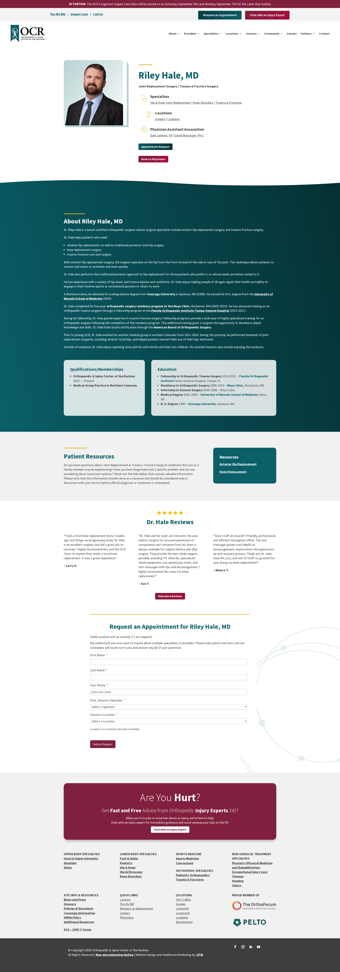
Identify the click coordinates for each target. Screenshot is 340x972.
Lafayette (182, 908)
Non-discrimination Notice (114, 955)
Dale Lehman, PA (161, 135)
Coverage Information (79, 913)
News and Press (75, 900)
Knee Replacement (233, 472)
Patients (306, 33)
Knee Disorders (203, 103)
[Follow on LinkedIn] (251, 947)
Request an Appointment (220, 15)
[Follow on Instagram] (243, 947)
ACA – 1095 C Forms (77, 929)
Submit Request (102, 744)
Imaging (237, 881)
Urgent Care (79, 14)
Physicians (127, 917)
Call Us (98, 14)
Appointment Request (155, 146)
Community (271, 33)
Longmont (183, 913)
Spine (68, 867)
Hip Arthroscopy (131, 872)
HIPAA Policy (72, 917)
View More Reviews (170, 596)
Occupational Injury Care (249, 872)
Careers (292, 33)
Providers (190, 33)
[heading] (161, 294)
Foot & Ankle (129, 858)
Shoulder (70, 863)
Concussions (184, 863)
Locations (232, 33)
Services (251, 33)
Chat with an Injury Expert (267, 15)
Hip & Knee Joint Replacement (170, 103)
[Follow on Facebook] (235, 947)
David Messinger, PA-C (189, 135)
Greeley (160, 119)
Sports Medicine (187, 858)
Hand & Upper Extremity (81, 858)
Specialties (211, 33)
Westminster (184, 922)
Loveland (173, 119)
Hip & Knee (127, 867)
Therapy (238, 876)
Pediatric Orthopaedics (192, 875)
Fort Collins (183, 900)
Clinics (236, 885)
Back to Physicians (153, 159)
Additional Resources (79, 922)
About (173, 33)
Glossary (70, 904)
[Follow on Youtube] (258, 947)
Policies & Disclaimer (78, 908)
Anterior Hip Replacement (238, 464)
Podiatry (126, 863)
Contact (324, 33)
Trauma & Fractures (229, 103)
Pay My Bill (57, 14)
